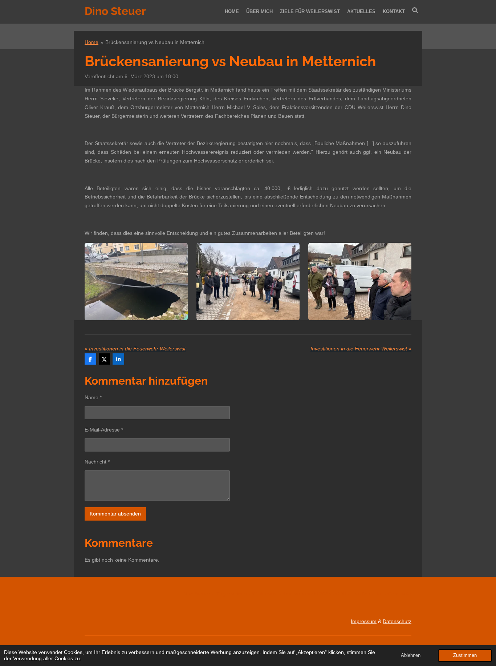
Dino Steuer (115, 11)
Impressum (364, 621)
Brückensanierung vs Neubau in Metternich (154, 42)
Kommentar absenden (115, 514)
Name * (93, 397)
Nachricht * (97, 462)
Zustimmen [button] (465, 655)
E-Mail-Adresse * (104, 430)
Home (91, 42)
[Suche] (415, 10)
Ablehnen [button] (410, 655)
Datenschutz (397, 621)
